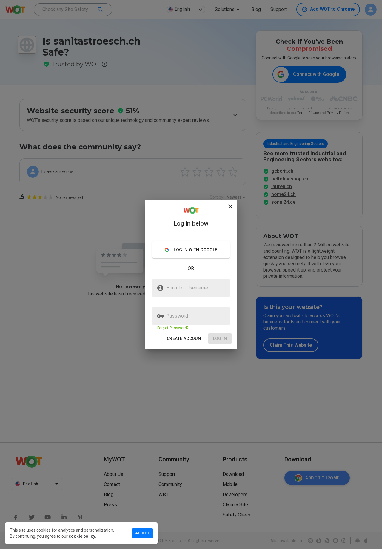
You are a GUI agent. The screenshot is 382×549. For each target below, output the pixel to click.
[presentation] (191, 274)
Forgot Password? (172, 328)
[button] (185, 338)
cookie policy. (82, 536)
